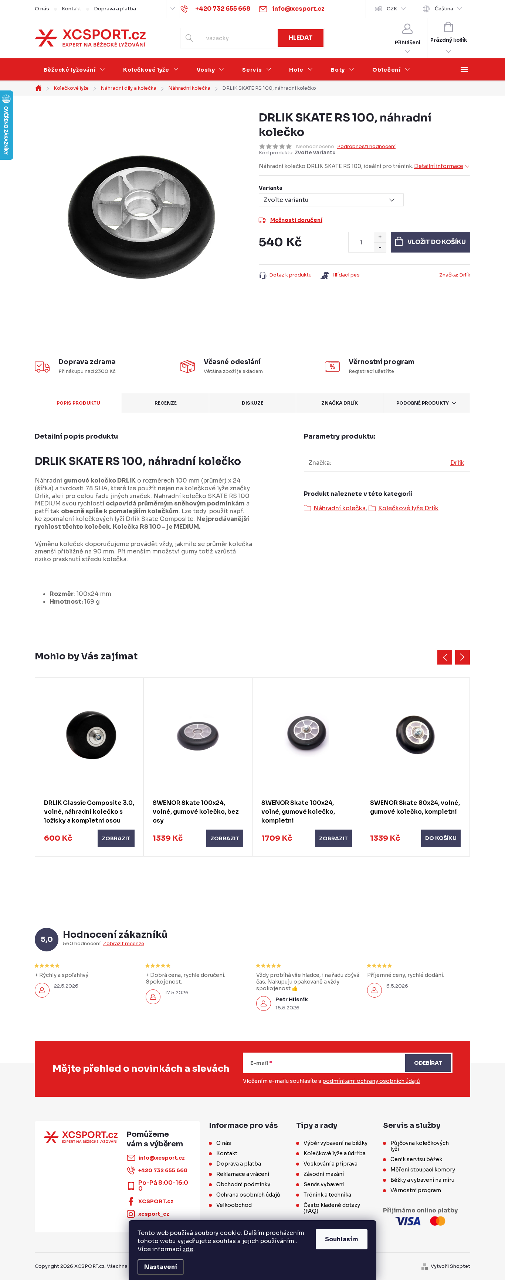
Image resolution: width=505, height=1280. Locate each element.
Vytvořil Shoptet (450, 1266)
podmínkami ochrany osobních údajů (371, 1081)
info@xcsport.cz (161, 1157)
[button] (89, 838)
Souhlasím (341, 1239)
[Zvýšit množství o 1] (380, 237)
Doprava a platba (115, 9)
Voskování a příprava (330, 1164)
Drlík (457, 463)
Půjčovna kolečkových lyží (419, 1146)
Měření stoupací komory (422, 1170)
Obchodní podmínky (243, 1184)
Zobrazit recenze (123, 944)
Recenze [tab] (166, 403)
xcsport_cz (153, 1214)
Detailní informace (438, 166)
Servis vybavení (324, 1184)
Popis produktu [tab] (78, 403)
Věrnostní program (415, 1190)
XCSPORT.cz (155, 1201)
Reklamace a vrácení (242, 1174)
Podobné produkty (422, 403)
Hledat (301, 38)
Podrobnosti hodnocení (366, 147)
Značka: (454, 275)
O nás (42, 9)
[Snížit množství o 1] (380, 247)
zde (188, 1249)
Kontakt (71, 9)
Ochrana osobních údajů (248, 1194)
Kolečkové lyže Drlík (408, 508)
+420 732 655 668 (162, 1170)
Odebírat (428, 1063)
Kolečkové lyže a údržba (335, 1153)
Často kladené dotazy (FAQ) (332, 1208)
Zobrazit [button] (116, 838)
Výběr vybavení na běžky (335, 1143)
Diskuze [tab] (252, 403)
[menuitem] (74, 69)
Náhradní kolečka (339, 508)
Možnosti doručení (296, 220)
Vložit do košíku (436, 242)
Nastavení (160, 1267)
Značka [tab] (339, 403)
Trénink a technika (327, 1195)
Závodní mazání (324, 1174)
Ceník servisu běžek (416, 1159)
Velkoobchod (234, 1205)
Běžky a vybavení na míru (422, 1180)
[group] (89, 767)
